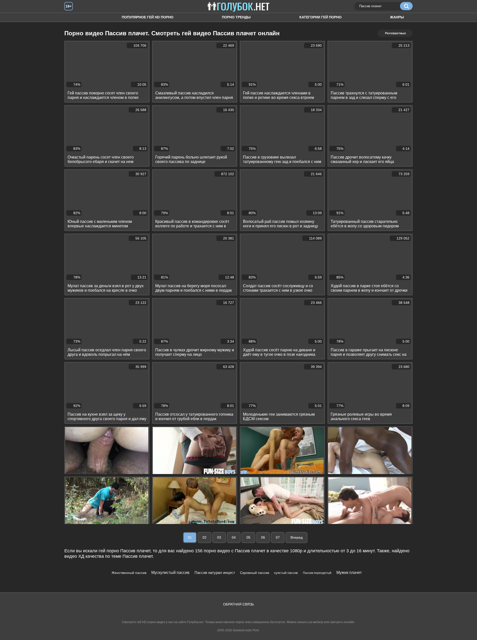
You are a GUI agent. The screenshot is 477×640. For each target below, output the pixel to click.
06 (263, 537)
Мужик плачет (349, 572)
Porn (256, 630)
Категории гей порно (320, 17)
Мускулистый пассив (170, 572)
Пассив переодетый (317, 573)
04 (234, 537)
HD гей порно (73, 17)
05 (248, 537)
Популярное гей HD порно (147, 17)
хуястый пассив (286, 573)
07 (278, 537)
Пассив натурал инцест (215, 572)
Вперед (296, 537)
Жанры (397, 17)
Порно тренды (236, 17)
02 (204, 537)
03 (219, 537)
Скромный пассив (254, 573)
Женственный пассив (129, 573)
